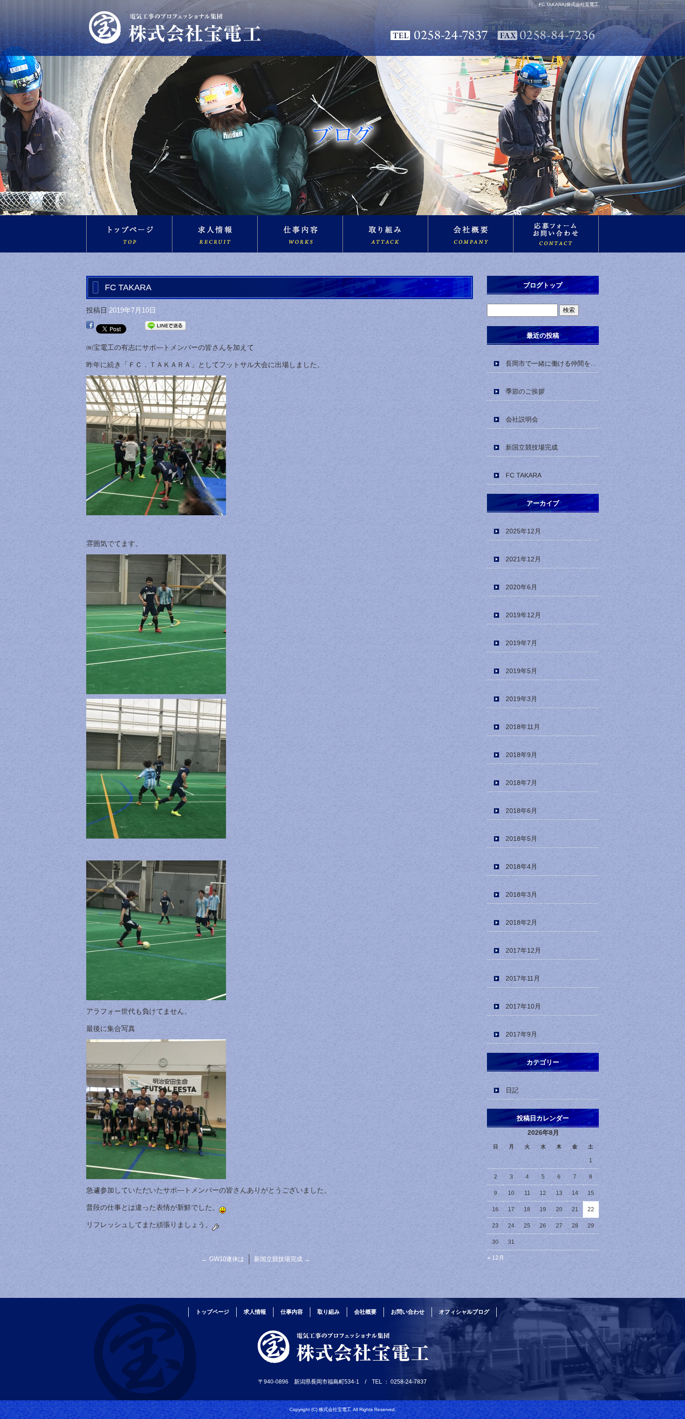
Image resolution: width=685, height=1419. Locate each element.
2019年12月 (523, 615)
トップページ (129, 233)
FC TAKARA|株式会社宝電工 (569, 4)
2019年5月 (521, 671)
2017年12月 (523, 950)
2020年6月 (521, 587)
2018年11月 (523, 726)
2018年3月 (521, 894)
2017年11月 (523, 978)
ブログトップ (542, 285)
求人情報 (214, 233)
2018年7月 (521, 782)
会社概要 (470, 233)
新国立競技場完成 (282, 1258)
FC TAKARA (523, 475)
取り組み (385, 233)
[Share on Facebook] (90, 327)
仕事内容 (299, 233)
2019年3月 (521, 699)
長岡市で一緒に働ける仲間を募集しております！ (552, 363)
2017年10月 (523, 1006)
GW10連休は (222, 1258)
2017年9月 (521, 1034)
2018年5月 (521, 838)
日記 (512, 1090)
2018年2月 (521, 922)
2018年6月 (521, 810)
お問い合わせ (556, 233)
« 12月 (495, 1258)
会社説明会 (522, 419)
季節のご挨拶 (525, 391)
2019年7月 (521, 643)
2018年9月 (521, 754)
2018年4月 (521, 866)
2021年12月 (523, 559)
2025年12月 (523, 531)
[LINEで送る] (165, 327)
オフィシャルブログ (464, 1312)
